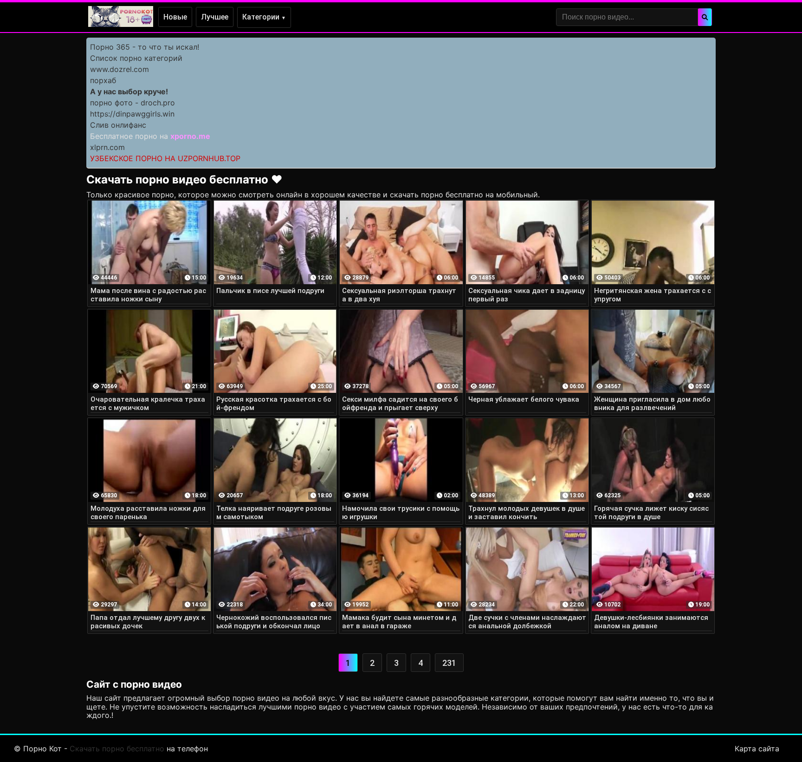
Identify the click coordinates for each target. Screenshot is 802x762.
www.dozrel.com (119, 69)
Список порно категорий (136, 58)
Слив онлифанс (118, 125)
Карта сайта (757, 748)
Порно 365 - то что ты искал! (144, 47)
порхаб (103, 80)
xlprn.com (107, 147)
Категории (264, 17)
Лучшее (214, 17)
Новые (175, 17)
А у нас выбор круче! (129, 91)
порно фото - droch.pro (132, 102)
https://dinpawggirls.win (132, 113)
